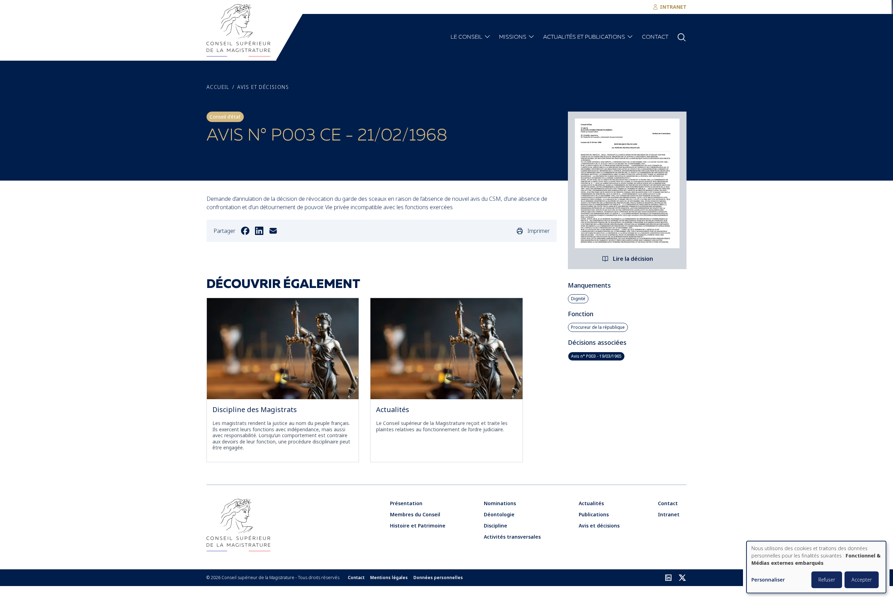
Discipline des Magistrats (254, 409)
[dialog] (816, 567)
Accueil (218, 87)
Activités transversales (512, 536)
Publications (594, 514)
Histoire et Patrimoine (417, 525)
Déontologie (499, 514)
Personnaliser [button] (768, 580)
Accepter (861, 579)
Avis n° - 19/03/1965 (596, 356)
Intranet (669, 514)
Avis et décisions (263, 87)
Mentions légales (389, 577)
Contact (655, 37)
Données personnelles (438, 577)
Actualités (392, 409)
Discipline (495, 525)
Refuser (826, 579)
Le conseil (466, 37)
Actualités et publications (584, 37)
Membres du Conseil (415, 514)
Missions (512, 37)
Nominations (500, 503)
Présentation (406, 503)
